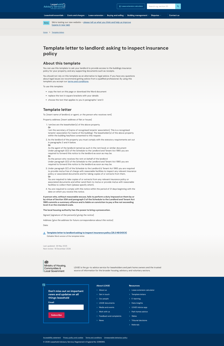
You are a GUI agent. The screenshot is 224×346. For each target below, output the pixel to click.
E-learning (136, 299)
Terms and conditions (94, 338)
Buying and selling (115, 15)
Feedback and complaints (110, 316)
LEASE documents (107, 303)
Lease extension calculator (132, 6)
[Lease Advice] (54, 6)
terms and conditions (78, 81)
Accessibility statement (52, 338)
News (101, 320)
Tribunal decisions (139, 320)
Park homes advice (140, 312)
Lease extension (95, 15)
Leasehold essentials (53, 15)
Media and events (106, 307)
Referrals (135, 325)
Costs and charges (76, 15)
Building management (137, 15)
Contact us (174, 15)
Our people (104, 299)
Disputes (155, 15)
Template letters (58, 32)
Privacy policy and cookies (73, 338)
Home (45, 32)
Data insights (137, 303)
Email (51, 302)
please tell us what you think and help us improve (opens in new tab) (91, 23)
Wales (134, 316)
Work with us (104, 312)
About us (103, 290)
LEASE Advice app (139, 307)
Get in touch (104, 294)
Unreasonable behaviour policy (115, 338)
